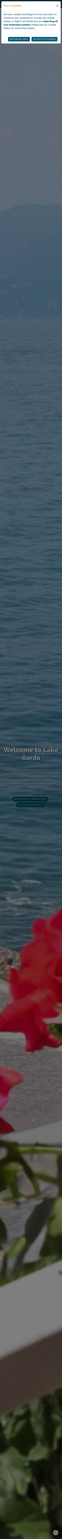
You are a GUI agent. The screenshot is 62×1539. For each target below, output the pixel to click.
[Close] (57, 5)
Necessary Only (19, 39)
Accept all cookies (44, 39)
